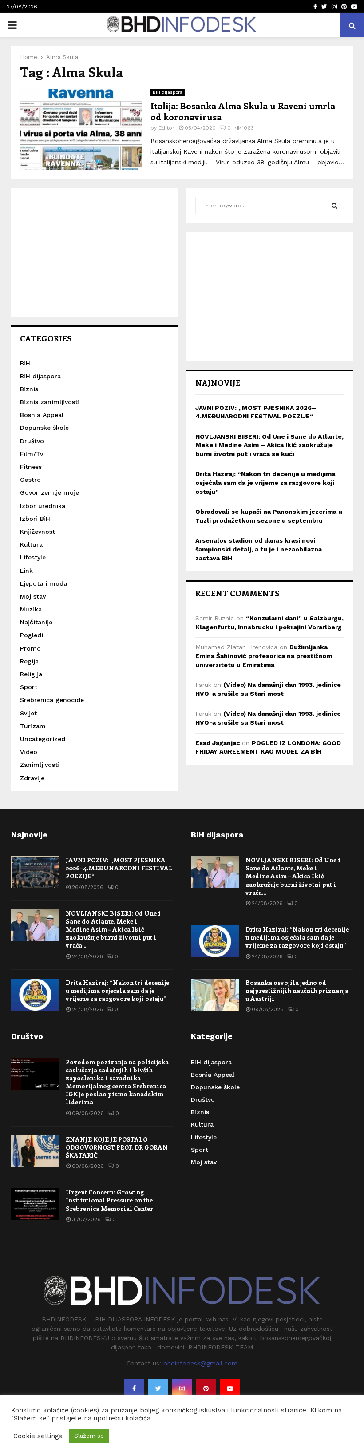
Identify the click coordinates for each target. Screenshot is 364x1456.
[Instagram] (182, 1388)
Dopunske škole (44, 427)
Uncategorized (42, 738)
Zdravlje (32, 778)
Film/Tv (31, 453)
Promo (30, 648)
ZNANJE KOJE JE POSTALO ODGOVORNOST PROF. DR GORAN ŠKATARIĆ (117, 1147)
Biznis (29, 389)
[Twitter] (158, 1388)
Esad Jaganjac (217, 742)
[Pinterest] (206, 1388)
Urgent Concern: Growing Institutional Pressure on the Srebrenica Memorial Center (109, 1200)
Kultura (31, 544)
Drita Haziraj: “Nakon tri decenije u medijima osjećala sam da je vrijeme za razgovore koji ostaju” (265, 482)
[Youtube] (230, 1388)
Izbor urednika (42, 505)
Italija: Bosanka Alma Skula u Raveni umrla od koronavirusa (242, 111)
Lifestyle (33, 557)
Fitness (31, 466)
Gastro (30, 479)
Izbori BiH (35, 518)
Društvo (32, 440)
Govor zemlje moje (49, 492)
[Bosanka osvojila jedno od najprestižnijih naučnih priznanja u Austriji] (215, 995)
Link (26, 570)
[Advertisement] (94, 252)
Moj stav (33, 596)
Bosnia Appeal (41, 414)
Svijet (28, 713)
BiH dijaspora (167, 92)
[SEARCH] (334, 205)
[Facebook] (134, 1388)
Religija (31, 674)
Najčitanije (36, 622)
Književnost (37, 531)
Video (28, 751)
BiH (25, 363)
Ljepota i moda (43, 583)
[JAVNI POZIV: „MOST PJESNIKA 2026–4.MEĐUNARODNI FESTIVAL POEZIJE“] (35, 872)
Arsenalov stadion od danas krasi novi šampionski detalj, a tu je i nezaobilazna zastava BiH (258, 549)
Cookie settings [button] (37, 1436)
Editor (166, 128)
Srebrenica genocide (52, 699)
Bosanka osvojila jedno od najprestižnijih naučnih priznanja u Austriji (296, 990)
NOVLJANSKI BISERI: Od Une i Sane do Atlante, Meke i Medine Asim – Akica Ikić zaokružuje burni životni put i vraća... (113, 929)
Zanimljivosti (39, 764)
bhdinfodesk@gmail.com (200, 1363)
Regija (29, 661)
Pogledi (31, 635)
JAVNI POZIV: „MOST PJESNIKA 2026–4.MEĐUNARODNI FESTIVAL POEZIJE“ (119, 868)
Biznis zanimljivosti (49, 401)
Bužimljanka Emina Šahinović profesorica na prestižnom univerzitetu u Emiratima (263, 655)
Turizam (33, 726)
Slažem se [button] (89, 1435)
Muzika (31, 609)
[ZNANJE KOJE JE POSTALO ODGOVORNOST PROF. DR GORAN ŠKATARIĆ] (35, 1151)
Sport (28, 686)
